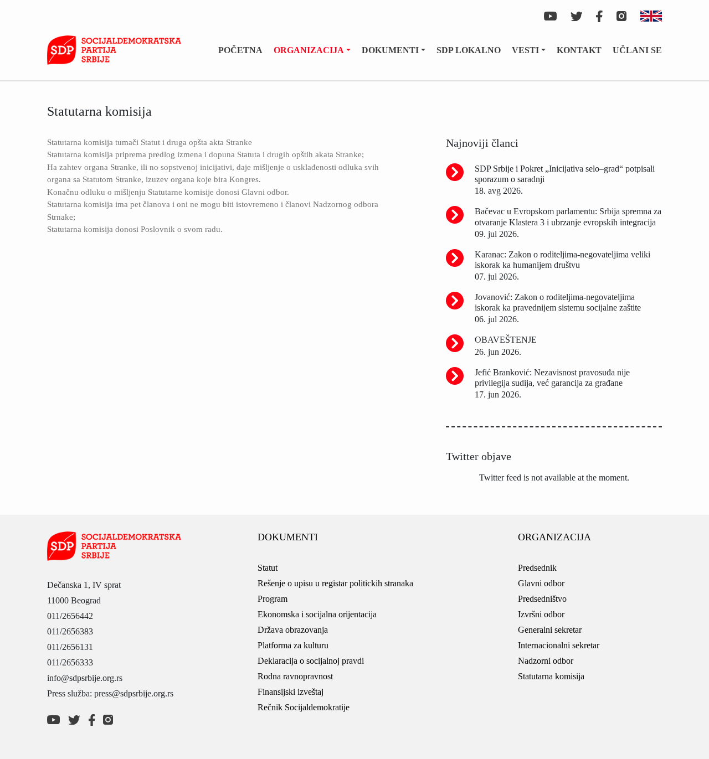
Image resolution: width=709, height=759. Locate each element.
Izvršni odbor (541, 614)
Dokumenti (390, 50)
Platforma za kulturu (293, 645)
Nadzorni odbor (545, 660)
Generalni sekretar (550, 629)
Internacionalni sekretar (558, 645)
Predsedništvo (542, 598)
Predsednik (537, 567)
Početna (240, 50)
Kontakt (579, 50)
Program (272, 598)
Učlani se (637, 50)
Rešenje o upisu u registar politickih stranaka (335, 583)
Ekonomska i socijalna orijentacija (317, 614)
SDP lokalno (468, 50)
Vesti (525, 50)
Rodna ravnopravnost (295, 676)
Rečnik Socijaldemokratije (304, 707)
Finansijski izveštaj (290, 691)
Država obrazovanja (293, 629)
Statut (268, 567)
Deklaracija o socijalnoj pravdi (311, 660)
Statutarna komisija (551, 676)
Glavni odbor (541, 583)
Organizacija (309, 50)
